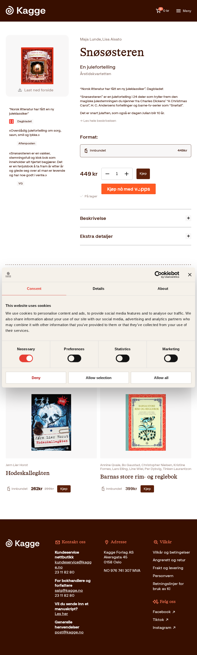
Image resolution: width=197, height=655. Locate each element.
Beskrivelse (93, 218)
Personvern (163, 575)
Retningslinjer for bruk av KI (168, 586)
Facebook (162, 611)
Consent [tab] (34, 289)
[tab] (135, 218)
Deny (36, 377)
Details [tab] (99, 289)
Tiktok (158, 619)
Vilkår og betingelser (171, 552)
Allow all (161, 377)
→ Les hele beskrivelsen (98, 121)
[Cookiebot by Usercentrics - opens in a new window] (158, 274)
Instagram (162, 627)
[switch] (74, 358)
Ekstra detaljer (96, 236)
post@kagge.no (69, 632)
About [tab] (163, 289)
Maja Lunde (90, 39)
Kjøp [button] (64, 489)
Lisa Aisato (112, 39)
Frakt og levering (168, 568)
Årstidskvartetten (95, 73)
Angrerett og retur (169, 560)
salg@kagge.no (69, 590)
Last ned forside (38, 90)
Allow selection (98, 377)
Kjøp (143, 173)
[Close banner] (189, 274)
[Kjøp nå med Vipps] (128, 189)
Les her (61, 613)
